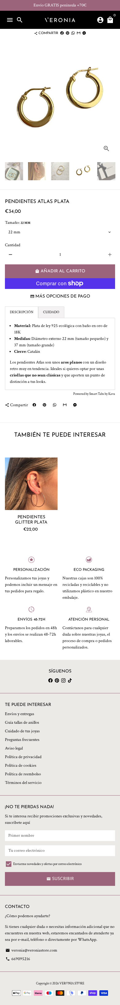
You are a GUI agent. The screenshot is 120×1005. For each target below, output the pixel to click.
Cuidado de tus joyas (22, 731)
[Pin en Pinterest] (67, 33)
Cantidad (12, 245)
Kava (111, 394)
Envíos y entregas (19, 714)
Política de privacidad (23, 757)
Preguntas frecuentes (22, 739)
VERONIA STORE (71, 983)
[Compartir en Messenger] (84, 33)
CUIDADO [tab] (51, 312)
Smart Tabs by (98, 394)
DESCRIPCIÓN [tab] (21, 312)
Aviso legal (14, 748)
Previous (10, 102)
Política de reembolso (23, 774)
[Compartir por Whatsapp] (73, 33)
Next (109, 102)
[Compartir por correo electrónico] (78, 33)
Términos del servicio (23, 782)
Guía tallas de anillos (22, 722)
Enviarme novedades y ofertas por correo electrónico (47, 864)
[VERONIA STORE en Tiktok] (70, 680)
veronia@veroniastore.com (31, 950)
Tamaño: (17, 222)
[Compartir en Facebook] (62, 33)
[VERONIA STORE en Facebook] (50, 680)
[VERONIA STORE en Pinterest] (57, 680)
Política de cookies (20, 765)
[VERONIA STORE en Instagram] (63, 680)
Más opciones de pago (62, 296)
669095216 (18, 959)
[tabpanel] (60, 354)
